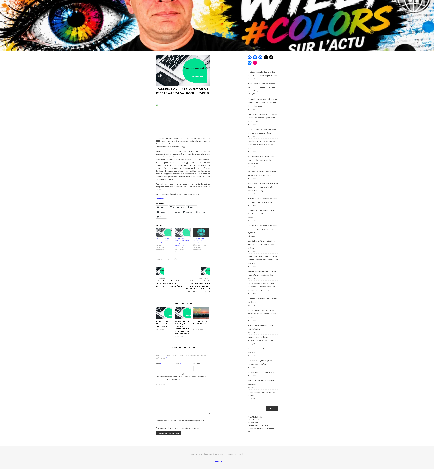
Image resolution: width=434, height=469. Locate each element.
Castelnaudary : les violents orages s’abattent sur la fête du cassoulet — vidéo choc (262, 214)
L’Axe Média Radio (255, 417)
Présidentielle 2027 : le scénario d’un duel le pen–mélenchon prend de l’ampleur (262, 144)
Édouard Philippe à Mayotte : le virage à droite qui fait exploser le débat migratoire (262, 229)
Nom (158, 363)
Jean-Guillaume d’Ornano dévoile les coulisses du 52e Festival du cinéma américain (261, 244)
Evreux (159, 259)
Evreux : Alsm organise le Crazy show (162, 324)
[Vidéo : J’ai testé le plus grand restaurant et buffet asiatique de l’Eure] (160, 271)
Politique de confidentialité (258, 425)
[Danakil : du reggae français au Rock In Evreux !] (164, 232)
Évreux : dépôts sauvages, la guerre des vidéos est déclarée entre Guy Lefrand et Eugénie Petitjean (262, 286)
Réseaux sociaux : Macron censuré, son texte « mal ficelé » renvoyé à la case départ (263, 313)
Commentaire (161, 384)
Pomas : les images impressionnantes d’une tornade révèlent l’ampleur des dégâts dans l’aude (262, 102)
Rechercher (271, 409)
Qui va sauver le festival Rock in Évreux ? (199, 240)
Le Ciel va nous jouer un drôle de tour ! (262, 372)
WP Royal (239, 454)
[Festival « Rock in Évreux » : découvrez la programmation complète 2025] (183, 232)
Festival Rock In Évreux (172, 259)
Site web (196, 363)
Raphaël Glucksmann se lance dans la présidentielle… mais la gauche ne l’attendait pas (262, 160)
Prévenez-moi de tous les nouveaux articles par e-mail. (177, 428)
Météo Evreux (253, 422)
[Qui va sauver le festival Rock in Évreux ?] (201, 232)
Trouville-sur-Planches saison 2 (201, 324)
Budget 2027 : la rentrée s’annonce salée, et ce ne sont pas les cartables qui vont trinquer (262, 87)
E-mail (178, 363)
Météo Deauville (254, 420)
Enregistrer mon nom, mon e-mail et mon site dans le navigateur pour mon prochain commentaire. (181, 378)
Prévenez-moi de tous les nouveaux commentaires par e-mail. (180, 420)
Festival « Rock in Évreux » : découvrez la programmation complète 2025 (182, 241)
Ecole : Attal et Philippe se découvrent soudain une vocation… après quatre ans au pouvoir (262, 117)
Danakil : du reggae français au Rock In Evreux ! (163, 240)
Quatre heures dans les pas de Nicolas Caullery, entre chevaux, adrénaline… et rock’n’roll (263, 259)
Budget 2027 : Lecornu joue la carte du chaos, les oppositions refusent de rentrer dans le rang (263, 187)
